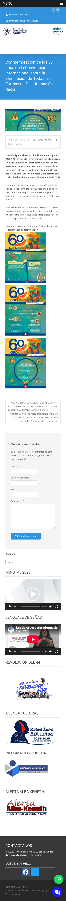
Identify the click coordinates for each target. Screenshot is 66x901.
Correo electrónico (21, 477)
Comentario (17, 501)
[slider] (30, 606)
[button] (33, 594)
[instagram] (58, 11)
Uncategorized (44, 139)
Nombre (16, 466)
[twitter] (53, 11)
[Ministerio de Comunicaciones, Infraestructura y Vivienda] (15, 31)
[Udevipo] (57, 31)
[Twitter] (35, 872)
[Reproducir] (10, 606)
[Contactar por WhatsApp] (58, 879)
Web (13, 489)
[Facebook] (26, 872)
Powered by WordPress (17, 890)
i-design (41, 890)
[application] (33, 594)
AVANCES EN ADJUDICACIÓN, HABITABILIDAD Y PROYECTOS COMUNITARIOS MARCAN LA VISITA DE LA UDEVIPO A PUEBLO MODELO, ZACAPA (32, 406)
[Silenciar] (50, 606)
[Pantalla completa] (56, 606)
